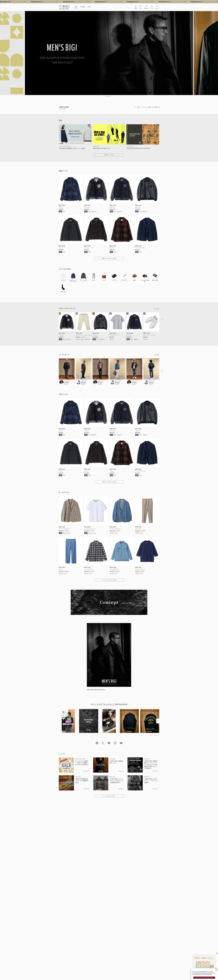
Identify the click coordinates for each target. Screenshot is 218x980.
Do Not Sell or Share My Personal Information (204, 977)
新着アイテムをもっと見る (109, 258)
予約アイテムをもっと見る (109, 482)
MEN (89, 7)
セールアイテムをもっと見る (109, 580)
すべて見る (156, 308)
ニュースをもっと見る (109, 796)
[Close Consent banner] (217, 969)
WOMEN (82, 7)
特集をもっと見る (109, 155)
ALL (76, 7)
